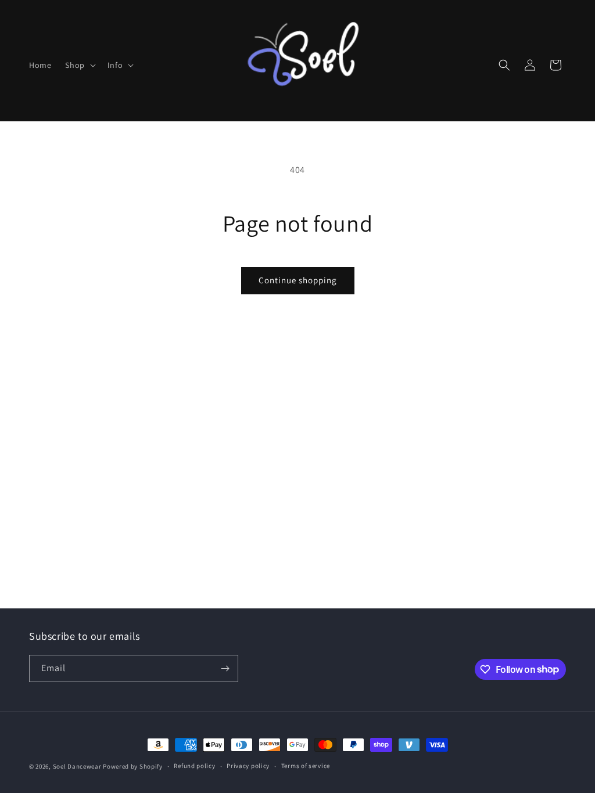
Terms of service (305, 766)
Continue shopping (298, 280)
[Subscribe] (225, 668)
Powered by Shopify (133, 766)
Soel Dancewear (77, 766)
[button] (79, 65)
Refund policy (194, 766)
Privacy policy (248, 766)
